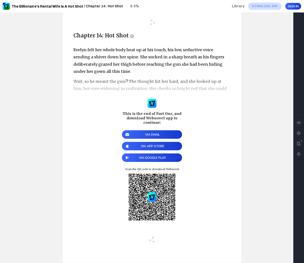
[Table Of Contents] (298, 122)
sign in (293, 6)
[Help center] (298, 154)
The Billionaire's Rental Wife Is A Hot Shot (47, 6)
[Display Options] (298, 133)
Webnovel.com (6, 6)
